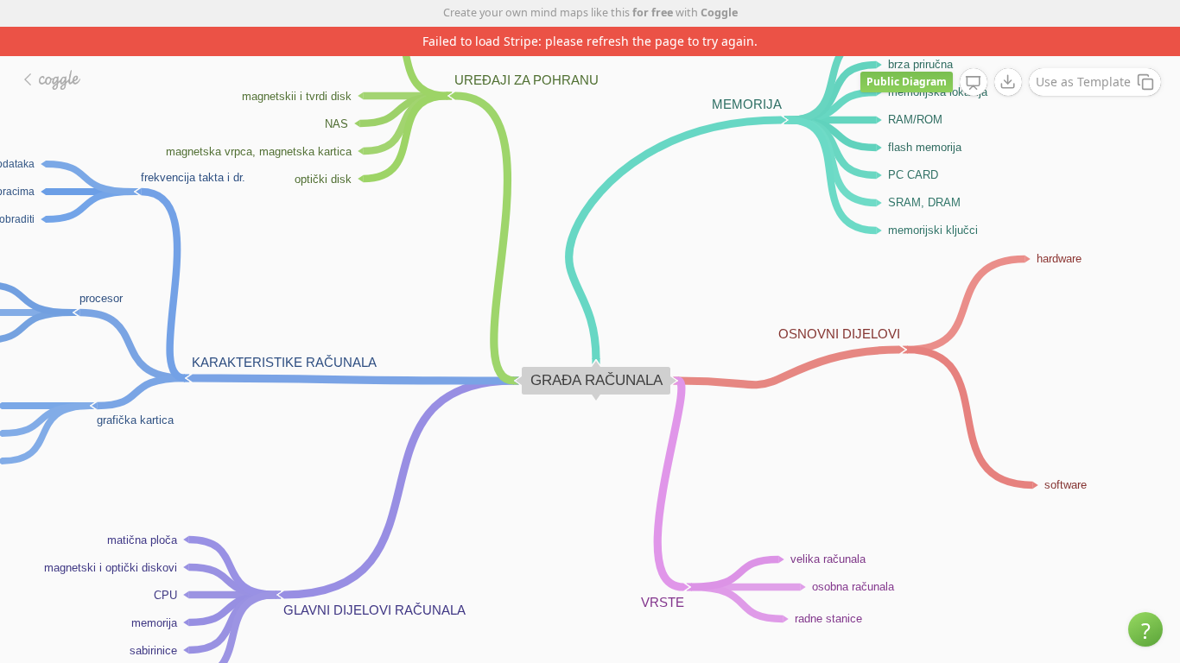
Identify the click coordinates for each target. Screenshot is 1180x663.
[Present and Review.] (973, 83)
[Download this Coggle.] (1008, 82)
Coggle (719, 12)
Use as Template (1083, 81)
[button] (1145, 629)
